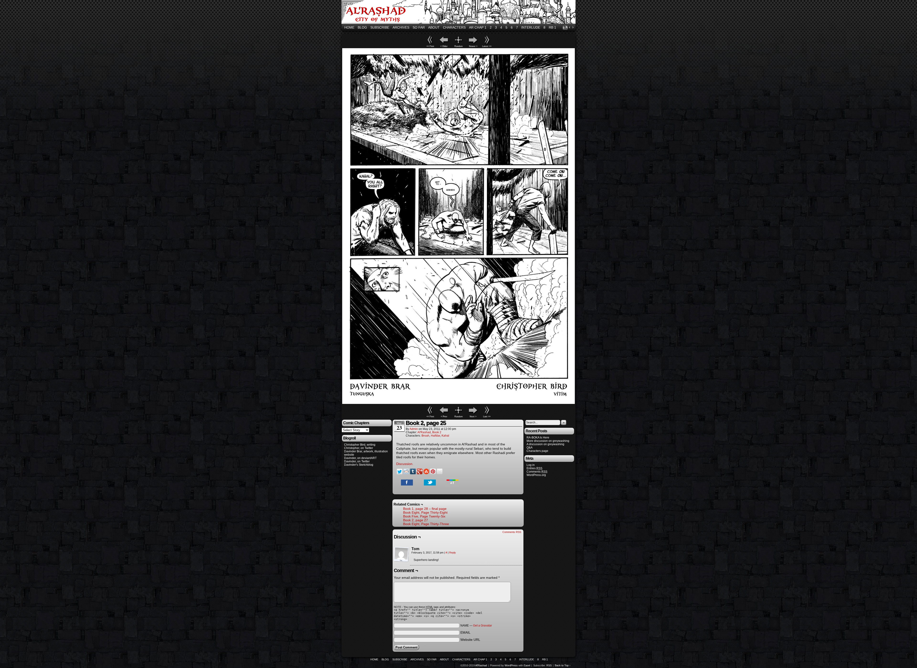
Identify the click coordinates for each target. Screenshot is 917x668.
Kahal (445, 435)
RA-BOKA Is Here (538, 437)
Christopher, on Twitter (358, 448)
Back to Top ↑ (563, 665)
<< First (430, 46)
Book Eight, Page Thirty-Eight (425, 512)
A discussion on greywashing (545, 444)
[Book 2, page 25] (458, 403)
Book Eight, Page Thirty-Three (426, 524)
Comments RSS (511, 532)
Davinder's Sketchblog (358, 464)
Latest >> (486, 46)
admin (414, 429)
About (434, 27)
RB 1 (552, 27)
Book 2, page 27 (415, 520)
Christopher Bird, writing (359, 444)
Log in (531, 465)
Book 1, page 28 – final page (425, 509)
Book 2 (436, 432)
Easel (527, 665)
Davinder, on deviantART (360, 458)
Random (458, 46)
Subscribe (379, 27)
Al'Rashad (459, 12)
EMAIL (465, 632)
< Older (444, 46)
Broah (425, 435)
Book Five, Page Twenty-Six (424, 516)
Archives (401, 27)
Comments (537, 471)
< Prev (444, 416)
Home (349, 27)
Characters (454, 27)
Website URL (470, 640)
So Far (419, 27)
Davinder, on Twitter (357, 461)
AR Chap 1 (477, 27)
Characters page (537, 451)
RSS (565, 28)
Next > (473, 416)
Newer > (473, 46)
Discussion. (404, 464)
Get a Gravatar (482, 625)
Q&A (530, 447)
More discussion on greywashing (548, 441)
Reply (452, 552)
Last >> (486, 416)
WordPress (511, 665)
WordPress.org (536, 475)
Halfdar (435, 435)
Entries (534, 468)
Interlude (530, 27)
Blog (362, 27)
